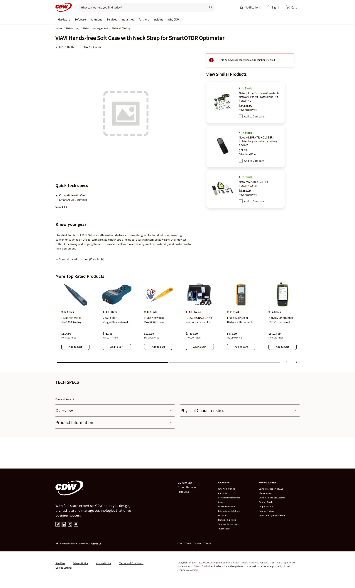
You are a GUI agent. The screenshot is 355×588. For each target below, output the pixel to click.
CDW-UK (207, 543)
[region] (177, 323)
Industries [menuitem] (127, 19)
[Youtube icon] (76, 525)
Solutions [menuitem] (96, 19)
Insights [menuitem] (158, 19)
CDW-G (188, 543)
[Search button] (211, 7)
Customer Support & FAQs (271, 488)
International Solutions (229, 511)
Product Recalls (266, 502)
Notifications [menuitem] (253, 7)
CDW (180, 543)
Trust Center (223, 528)
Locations (222, 515)
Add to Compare (254, 116)
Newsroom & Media (227, 519)
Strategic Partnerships (228, 524)
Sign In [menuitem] (276, 7)
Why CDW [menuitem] (174, 19)
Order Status (186, 487)
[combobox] (141, 7)
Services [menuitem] (112, 19)
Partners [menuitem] (143, 19)
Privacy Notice (80, 563)
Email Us (97, 543)
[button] (291, 7)
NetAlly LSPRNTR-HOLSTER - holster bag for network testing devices (258, 141)
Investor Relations (226, 506)
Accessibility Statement (229, 497)
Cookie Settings (63, 567)
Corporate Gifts (266, 506)
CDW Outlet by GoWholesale (272, 515)
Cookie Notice (103, 563)
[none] (64, 19)
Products (183, 491)
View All (60, 207)
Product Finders (266, 511)
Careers (221, 502)
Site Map (60, 563)
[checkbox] (241, 116)
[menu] (250, 7)
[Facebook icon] (57, 525)
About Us (222, 493)
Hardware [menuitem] (64, 19)
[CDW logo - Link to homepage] (63, 7)
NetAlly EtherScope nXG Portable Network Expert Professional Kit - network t (259, 96)
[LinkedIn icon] (64, 525)
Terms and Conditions (131, 563)
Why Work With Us (226, 488)
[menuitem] (241, 7)
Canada (197, 543)
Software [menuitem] (80, 19)
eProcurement (265, 493)
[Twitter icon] (70, 525)
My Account (185, 483)
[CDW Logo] (63, 7)
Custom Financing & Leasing (272, 497)
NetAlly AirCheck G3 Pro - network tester (254, 183)
